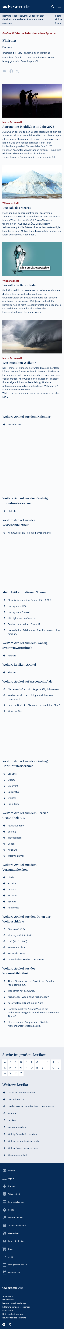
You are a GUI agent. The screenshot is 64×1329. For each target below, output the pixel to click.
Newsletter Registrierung (14, 1317)
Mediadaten (7, 1310)
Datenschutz (8, 1299)
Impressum (7, 1296)
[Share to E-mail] (5, 71)
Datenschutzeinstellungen (14, 1303)
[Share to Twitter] (17, 71)
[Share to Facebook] (11, 71)
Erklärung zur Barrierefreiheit (16, 1306)
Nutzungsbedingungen (13, 1314)
